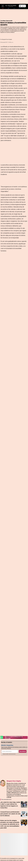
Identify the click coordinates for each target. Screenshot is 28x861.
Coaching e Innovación (6, 20)
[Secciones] (2, 6)
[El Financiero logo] (10, 6)
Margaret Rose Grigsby (7, 39)
